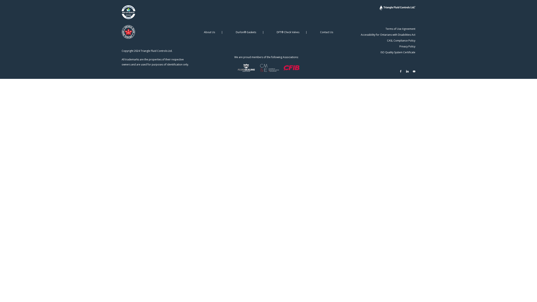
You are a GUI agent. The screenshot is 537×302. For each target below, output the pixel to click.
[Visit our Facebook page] (400, 71)
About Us (209, 32)
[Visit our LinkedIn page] (407, 71)
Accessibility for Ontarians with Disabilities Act (388, 34)
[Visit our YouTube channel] (414, 71)
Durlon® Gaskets (246, 32)
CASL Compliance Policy (401, 40)
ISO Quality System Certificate (398, 52)
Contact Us (326, 32)
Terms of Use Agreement (400, 29)
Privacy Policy (407, 46)
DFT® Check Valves (288, 32)
